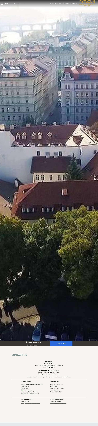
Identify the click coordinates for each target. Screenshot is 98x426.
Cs (14, 3)
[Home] (87, 4)
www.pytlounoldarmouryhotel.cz (30, 393)
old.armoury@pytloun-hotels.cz (29, 392)
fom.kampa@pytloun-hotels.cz (58, 403)
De (25, 3)
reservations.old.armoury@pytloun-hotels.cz (51, 365)
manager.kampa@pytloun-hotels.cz (30, 403)
